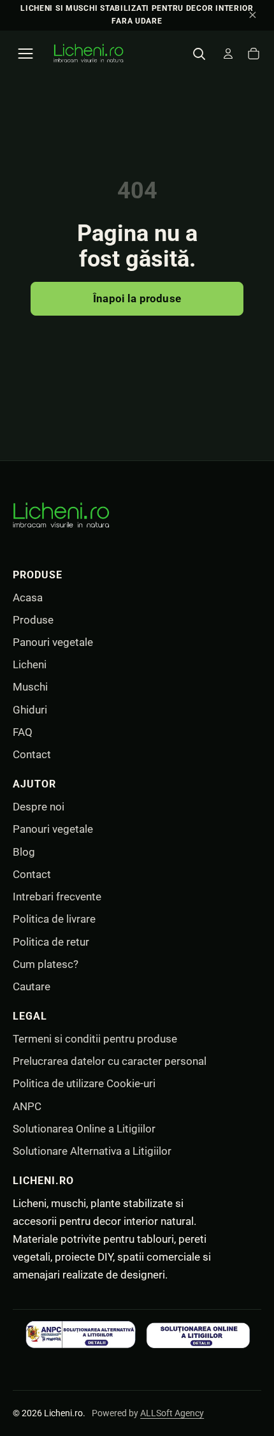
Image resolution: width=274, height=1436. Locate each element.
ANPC (27, 1106)
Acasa (28, 597)
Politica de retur (51, 941)
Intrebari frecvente (57, 896)
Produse (33, 619)
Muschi (30, 686)
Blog (24, 852)
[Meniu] (25, 53)
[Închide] (252, 15)
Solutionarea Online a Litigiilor (84, 1128)
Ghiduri (30, 709)
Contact (32, 754)
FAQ (22, 732)
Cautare (31, 986)
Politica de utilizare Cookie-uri (84, 1083)
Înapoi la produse (137, 298)
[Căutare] (198, 53)
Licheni (30, 664)
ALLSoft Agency (172, 1413)
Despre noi (38, 806)
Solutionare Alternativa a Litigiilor (92, 1151)
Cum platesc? (45, 964)
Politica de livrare (54, 918)
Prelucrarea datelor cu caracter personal (109, 1061)
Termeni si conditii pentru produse (95, 1038)
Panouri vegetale (53, 642)
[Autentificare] (228, 53)
